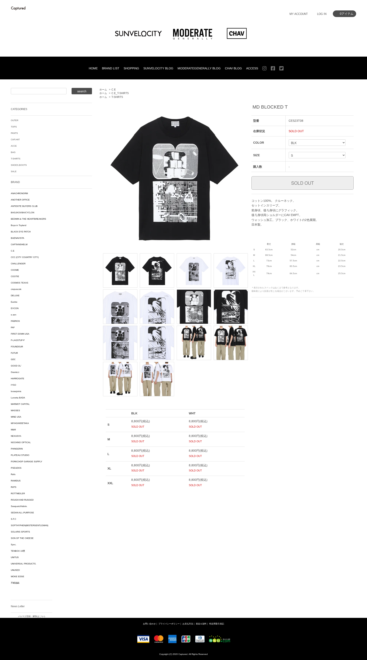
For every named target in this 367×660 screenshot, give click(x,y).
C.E (114, 89)
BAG (13, 152)
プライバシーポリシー (169, 624)
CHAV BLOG (233, 68)
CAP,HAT (15, 139)
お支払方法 (187, 624)
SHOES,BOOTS (19, 165)
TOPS (14, 127)
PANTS (14, 133)
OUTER (14, 120)
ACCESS (252, 68)
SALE (14, 171)
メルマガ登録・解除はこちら (31, 616)
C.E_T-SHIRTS (120, 93)
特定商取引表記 (216, 624)
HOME (93, 68)
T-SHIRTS (117, 97)
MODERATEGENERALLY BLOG (199, 68)
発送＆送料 (201, 624)
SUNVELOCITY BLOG (158, 68)
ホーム (103, 89)
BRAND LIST (110, 68)
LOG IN (321, 14)
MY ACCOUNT (298, 14)
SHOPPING (131, 68)
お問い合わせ (149, 624)
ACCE (14, 146)
